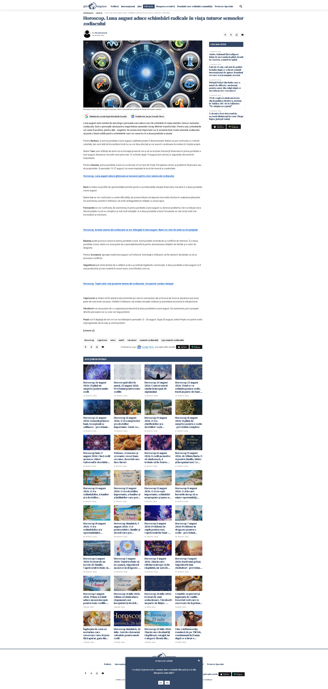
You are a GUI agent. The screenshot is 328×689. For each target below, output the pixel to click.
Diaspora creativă (165, 6)
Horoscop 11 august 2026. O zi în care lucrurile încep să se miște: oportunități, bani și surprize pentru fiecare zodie (188, 493)
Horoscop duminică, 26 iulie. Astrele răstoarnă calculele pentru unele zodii (127, 633)
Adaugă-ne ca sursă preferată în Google (108, 116)
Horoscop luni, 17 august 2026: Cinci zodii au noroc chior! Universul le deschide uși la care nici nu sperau (96, 457)
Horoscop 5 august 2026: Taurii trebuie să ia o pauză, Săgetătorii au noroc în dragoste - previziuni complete (126, 563)
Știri (139, 6)
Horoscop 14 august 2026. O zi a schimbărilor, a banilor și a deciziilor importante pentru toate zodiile (96, 493)
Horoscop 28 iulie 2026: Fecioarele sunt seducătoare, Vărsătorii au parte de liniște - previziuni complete (158, 598)
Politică (115, 6)
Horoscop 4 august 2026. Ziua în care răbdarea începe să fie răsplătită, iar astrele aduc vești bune (157, 563)
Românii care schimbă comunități (194, 6)
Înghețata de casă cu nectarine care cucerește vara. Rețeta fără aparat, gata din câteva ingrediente (96, 633)
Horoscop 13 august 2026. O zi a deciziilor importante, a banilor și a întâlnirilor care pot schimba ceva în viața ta (127, 493)
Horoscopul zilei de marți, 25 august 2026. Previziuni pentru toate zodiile (127, 387)
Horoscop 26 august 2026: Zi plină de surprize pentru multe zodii (95, 387)
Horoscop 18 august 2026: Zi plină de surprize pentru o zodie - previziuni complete (188, 422)
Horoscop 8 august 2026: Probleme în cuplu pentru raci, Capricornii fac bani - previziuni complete (156, 528)
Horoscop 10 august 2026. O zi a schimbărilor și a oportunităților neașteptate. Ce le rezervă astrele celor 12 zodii (96, 528)
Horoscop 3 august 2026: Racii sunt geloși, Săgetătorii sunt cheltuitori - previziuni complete (188, 563)
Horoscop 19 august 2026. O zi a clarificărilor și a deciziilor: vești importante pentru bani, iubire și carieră (156, 422)
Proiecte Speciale (224, 6)
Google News (148, 346)
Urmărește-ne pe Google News (149, 116)
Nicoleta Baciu (101, 33)
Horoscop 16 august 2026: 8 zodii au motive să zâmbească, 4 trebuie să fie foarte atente (158, 457)
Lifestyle (148, 6)
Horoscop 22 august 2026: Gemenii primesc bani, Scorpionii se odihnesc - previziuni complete (96, 422)
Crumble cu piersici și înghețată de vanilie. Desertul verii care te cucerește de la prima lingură (187, 598)
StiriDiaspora (88, 13)
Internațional (128, 6)
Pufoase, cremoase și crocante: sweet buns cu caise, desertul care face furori (127, 457)
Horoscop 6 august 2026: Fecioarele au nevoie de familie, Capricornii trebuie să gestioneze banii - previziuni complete (95, 563)
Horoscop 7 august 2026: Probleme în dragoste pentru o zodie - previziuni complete (186, 528)
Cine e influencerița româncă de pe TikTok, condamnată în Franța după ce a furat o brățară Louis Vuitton (188, 633)
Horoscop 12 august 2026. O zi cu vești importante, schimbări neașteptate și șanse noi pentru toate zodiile (158, 493)
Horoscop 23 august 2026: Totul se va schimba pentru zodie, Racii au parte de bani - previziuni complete (188, 387)
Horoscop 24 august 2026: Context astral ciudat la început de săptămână (156, 387)
